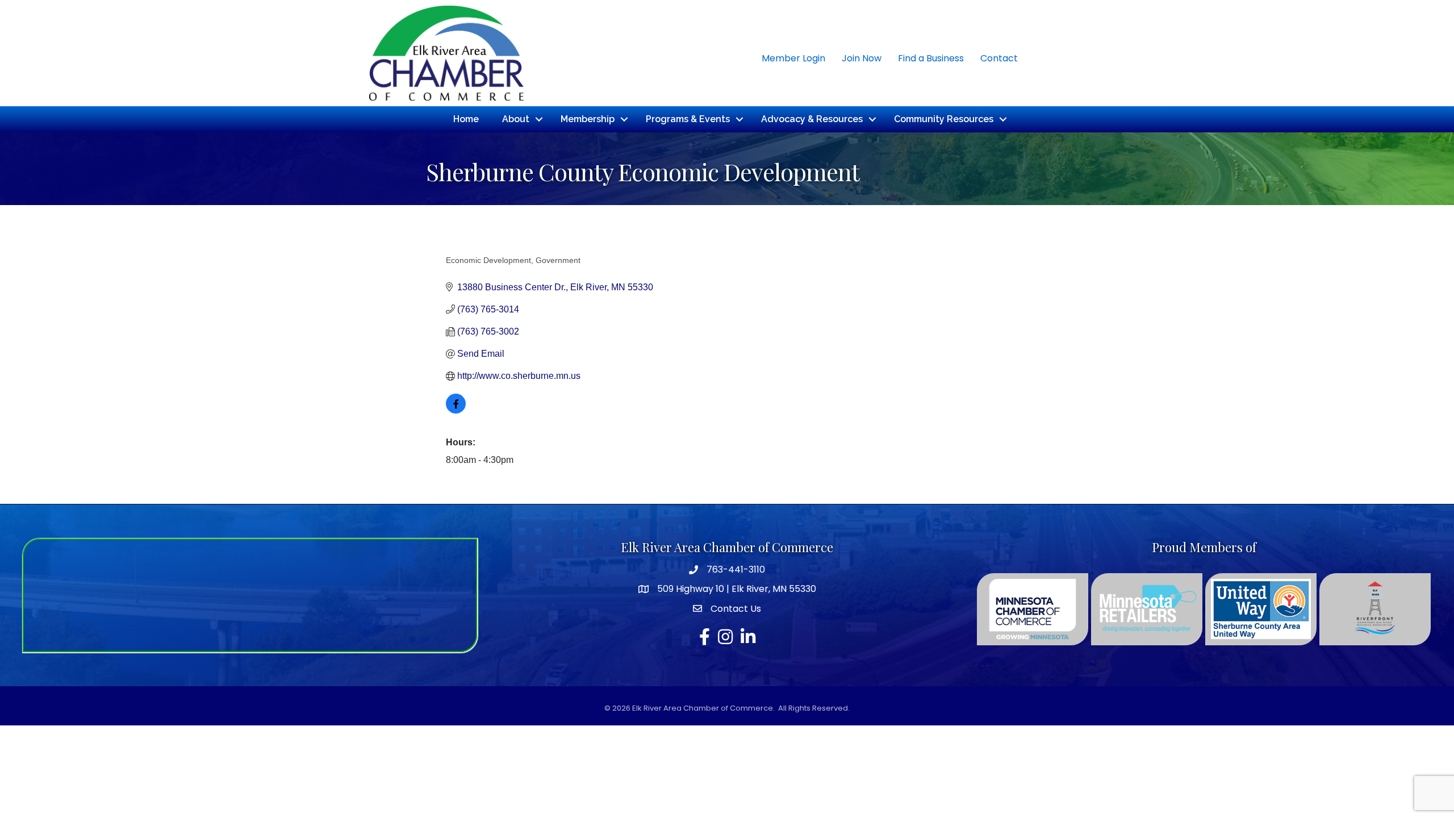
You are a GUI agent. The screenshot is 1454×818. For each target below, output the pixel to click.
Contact (999, 58)
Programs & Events (688, 119)
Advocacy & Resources (812, 119)
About (515, 119)
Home (466, 119)
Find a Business (931, 58)
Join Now (861, 58)
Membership (588, 119)
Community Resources (943, 119)
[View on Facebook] (456, 410)
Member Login (793, 58)
